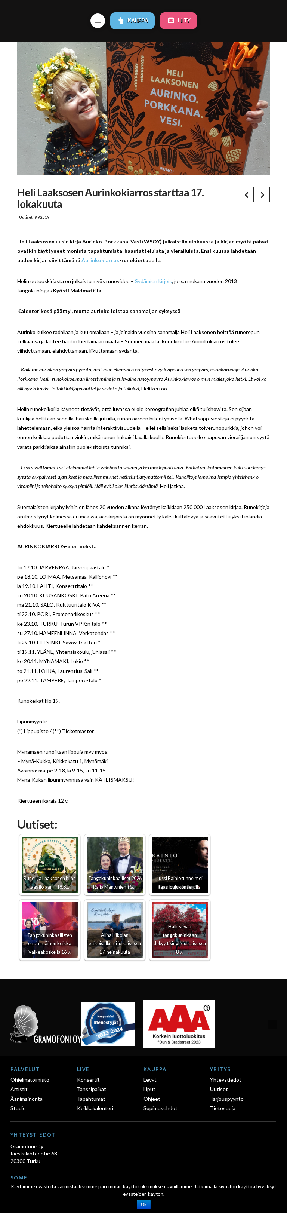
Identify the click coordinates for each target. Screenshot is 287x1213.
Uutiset (26, 217)
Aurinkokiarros (100, 260)
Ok (143, 1204)
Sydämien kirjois (153, 281)
